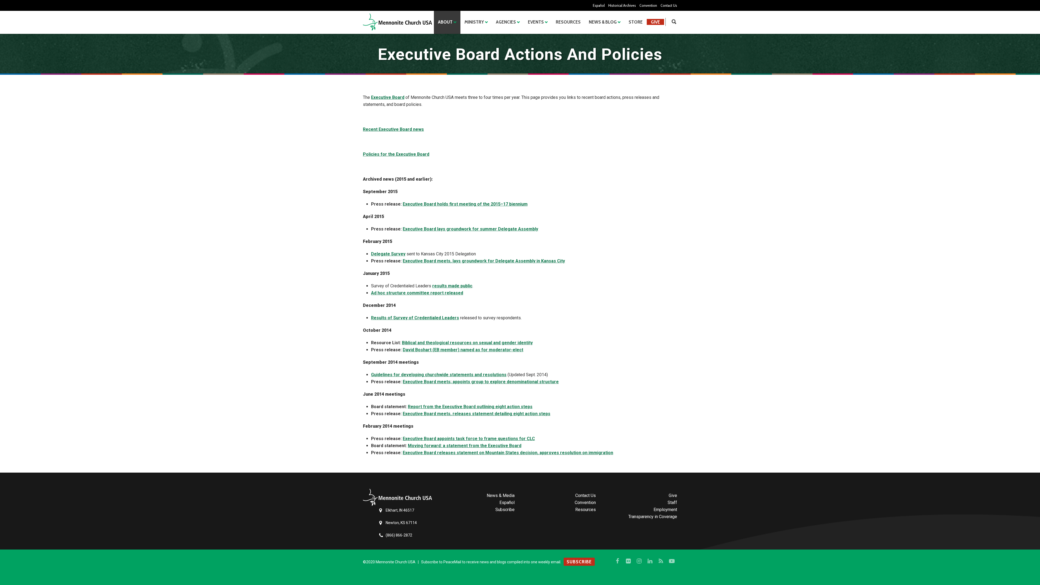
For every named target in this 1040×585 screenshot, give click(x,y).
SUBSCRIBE (579, 562)
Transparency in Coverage (652, 516)
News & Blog (603, 22)
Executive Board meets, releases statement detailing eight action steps (476, 413)
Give (655, 22)
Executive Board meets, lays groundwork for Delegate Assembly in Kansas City (484, 261)
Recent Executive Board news (393, 129)
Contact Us (669, 5)
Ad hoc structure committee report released (417, 292)
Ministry (474, 22)
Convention (648, 5)
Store (636, 22)
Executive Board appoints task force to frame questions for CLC (469, 438)
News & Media (501, 495)
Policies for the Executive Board (396, 154)
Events (536, 22)
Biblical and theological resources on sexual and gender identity (467, 342)
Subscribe (505, 509)
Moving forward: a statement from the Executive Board (464, 445)
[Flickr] (628, 561)
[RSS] (660, 561)
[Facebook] (617, 561)
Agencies (506, 22)
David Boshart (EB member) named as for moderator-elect (463, 349)
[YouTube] (671, 561)
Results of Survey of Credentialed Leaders (415, 317)
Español (599, 5)
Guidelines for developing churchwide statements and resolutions (438, 374)
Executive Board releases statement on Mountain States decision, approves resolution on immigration (508, 452)
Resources (568, 22)
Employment (665, 509)
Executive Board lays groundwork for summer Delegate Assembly (470, 229)
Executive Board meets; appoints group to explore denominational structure (481, 381)
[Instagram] (639, 561)
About (445, 22)
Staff (672, 502)
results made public (452, 285)
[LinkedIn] (650, 561)
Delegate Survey (388, 253)
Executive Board (387, 97)
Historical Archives (622, 5)
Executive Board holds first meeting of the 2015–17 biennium (465, 204)
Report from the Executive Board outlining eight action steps (470, 406)
